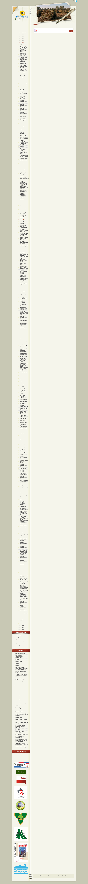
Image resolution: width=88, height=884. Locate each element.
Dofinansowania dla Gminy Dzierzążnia (23, 354)
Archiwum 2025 (21, 627)
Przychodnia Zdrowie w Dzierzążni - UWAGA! (24, 461)
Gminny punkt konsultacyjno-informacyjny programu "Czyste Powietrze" (21, 714)
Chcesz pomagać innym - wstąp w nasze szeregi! (23, 54)
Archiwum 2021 (21, 38)
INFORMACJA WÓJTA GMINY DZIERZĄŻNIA (22, 132)
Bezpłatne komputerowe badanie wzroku (23, 301)
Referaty (17, 637)
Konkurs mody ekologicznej (22, 444)
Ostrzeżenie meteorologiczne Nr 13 (23, 105)
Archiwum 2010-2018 (22, 32)
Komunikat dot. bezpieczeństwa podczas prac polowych (23, 392)
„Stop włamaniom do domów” (24, 381)
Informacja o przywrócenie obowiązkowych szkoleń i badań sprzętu (23, 195)
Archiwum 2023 (21, 42)
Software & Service (65, 875)
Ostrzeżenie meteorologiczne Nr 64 (23, 492)
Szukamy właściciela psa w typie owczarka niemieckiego (24, 481)
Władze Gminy (18, 635)
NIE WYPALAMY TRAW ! (23, 264)
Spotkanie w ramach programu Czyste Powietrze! (24, 238)
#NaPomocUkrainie (19, 693)
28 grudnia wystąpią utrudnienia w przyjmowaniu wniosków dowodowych (23, 615)
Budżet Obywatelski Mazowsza (23, 623)
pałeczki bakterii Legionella (23, 471)
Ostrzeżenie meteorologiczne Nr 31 (23, 317)
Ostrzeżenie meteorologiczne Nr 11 (23, 93)
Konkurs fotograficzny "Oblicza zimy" (22, 619)
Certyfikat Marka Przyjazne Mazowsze (24, 416)
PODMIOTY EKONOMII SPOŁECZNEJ (19, 732)
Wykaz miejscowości (19, 639)
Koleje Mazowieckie (23, 454)
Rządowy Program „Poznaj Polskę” (20, 672)
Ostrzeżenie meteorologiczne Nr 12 (23, 101)
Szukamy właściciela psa (24, 86)
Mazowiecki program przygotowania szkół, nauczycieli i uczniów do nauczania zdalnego (20, 680)
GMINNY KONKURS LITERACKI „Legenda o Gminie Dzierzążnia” (24, 575)
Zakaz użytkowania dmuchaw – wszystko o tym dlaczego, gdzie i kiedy (24, 527)
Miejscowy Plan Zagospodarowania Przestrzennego (19, 656)
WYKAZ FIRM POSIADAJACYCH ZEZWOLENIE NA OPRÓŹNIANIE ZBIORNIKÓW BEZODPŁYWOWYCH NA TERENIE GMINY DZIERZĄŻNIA (21, 745)
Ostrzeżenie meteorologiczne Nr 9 (24, 83)
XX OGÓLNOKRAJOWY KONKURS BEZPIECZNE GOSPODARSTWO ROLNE (23, 151)
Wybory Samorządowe (19, 643)
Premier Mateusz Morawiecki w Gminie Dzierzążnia (24, 569)
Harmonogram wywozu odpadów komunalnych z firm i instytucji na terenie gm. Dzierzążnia (24, 128)
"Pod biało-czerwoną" (24, 44)
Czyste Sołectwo (23, 418)
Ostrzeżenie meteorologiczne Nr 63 (23, 477)
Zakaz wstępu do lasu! (23, 305)
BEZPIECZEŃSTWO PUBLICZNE (21, 701)
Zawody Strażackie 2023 (23, 321)
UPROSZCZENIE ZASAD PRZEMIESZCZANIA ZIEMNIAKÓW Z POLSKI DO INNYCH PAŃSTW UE (24, 427)
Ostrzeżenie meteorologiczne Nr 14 (23, 109)
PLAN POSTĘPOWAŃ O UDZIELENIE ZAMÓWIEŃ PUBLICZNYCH (20, 726)
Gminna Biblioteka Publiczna (21, 759)
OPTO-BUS (22, 223)
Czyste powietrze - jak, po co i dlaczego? (24, 474)
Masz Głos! (22, 146)
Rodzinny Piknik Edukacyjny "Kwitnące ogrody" (23, 226)
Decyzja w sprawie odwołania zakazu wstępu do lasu (23, 324)
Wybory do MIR (23, 452)
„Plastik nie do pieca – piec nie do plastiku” (24, 156)
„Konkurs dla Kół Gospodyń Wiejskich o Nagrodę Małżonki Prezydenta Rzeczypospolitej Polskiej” (24, 49)
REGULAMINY (18, 729)
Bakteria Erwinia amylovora (23, 376)
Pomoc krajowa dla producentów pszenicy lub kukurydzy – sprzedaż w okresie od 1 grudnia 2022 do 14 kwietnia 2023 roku (24, 290)
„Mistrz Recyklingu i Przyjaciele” (23, 572)
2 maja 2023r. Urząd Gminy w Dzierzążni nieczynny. (23, 216)
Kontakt (17, 28)
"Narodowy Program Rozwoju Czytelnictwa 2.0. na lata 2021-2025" (21, 675)
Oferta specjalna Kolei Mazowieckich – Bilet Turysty (24, 66)
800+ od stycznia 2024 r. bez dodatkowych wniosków (23, 503)
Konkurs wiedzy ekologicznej (23, 447)
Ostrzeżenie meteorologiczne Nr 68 (23, 557)
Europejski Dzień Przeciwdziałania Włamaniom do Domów (23, 360)
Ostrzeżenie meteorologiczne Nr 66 (23, 543)
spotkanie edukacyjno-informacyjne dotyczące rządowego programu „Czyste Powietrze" (24, 486)
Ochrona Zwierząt (18, 697)
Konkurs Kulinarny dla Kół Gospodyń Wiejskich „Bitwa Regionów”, (23, 173)
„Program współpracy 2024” (24, 409)
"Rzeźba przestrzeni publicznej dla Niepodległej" (24, 582)
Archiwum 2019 (21, 34)
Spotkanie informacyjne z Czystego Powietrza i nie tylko (24, 260)
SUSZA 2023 (22, 420)
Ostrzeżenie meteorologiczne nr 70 (23, 565)
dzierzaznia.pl (44, 875)
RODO (16, 749)
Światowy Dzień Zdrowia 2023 (23, 213)
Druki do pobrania (18, 717)
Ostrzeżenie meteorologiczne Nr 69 (23, 561)
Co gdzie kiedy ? (18, 26)
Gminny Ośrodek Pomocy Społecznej (20, 757)
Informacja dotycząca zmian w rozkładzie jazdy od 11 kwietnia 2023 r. (24, 209)
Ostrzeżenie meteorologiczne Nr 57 (23, 457)
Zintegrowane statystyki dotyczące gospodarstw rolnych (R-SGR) (24, 313)
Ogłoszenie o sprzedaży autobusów (24, 205)
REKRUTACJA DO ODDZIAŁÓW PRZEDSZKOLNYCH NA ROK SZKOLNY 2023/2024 (24, 142)
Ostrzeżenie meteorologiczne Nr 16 (23, 113)
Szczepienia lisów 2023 (23, 450)
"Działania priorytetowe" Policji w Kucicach (24, 439)
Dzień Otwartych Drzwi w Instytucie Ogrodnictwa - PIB (23, 308)
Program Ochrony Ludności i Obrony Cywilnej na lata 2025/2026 (21, 704)
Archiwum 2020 (21, 36)
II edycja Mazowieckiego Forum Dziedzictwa (23, 297)
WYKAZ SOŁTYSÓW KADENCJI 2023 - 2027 (21, 723)
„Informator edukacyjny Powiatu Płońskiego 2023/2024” (23, 272)
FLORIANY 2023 (23, 294)
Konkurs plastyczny (23, 441)
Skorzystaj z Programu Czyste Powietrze (23, 200)
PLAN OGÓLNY (18, 659)
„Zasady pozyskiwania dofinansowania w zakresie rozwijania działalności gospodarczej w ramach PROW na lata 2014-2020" (24, 185)
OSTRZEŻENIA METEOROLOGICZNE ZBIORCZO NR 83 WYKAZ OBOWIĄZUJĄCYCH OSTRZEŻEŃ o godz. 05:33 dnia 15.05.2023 (24, 232)
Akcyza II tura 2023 (23, 401)
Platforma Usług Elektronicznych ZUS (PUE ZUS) (24, 412)
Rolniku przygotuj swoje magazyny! (23, 276)
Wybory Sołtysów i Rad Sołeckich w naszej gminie (23, 76)
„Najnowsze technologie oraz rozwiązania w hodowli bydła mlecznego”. (24, 587)
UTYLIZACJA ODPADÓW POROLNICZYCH (23, 396)
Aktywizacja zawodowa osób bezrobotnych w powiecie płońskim (23, 595)
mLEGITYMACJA (23, 63)
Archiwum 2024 (21, 625)
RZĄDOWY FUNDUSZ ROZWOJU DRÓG (24, 579)
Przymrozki (22, 219)
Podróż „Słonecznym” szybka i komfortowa (24, 378)
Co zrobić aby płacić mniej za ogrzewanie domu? (24, 284)
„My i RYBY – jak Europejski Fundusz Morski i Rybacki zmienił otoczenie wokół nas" (23, 71)
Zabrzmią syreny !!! (23, 399)
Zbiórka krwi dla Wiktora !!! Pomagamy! (23, 89)
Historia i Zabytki (18, 661)
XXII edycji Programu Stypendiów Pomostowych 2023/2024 (24, 385)
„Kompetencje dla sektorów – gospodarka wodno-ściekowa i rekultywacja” (23, 59)
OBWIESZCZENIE (23, 468)
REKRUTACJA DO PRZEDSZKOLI (19, 685)
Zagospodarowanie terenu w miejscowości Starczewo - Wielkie (23, 350)
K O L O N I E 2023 (23, 356)
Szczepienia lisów (23, 203)
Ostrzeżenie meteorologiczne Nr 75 (23, 610)
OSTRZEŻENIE (22, 403)
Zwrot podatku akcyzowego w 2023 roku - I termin (23, 97)
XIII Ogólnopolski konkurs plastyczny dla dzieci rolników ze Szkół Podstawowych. (24, 137)
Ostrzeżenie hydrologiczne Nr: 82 (24, 406)
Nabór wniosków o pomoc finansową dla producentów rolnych (24, 267)
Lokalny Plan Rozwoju (19, 641)
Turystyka (17, 663)
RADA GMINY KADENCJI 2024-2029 (21, 648)
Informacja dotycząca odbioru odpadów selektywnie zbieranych (24, 280)
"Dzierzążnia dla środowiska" (21, 683)
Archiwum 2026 (21, 629)
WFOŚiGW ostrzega (23, 422)
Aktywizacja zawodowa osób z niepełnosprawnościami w (24, 178)
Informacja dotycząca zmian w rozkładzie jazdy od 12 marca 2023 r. (24, 160)
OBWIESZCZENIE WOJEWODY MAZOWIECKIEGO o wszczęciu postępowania (23, 168)
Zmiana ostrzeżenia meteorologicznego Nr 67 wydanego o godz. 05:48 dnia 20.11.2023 (23, 552)
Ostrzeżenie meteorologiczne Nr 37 (23, 338)
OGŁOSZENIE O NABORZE (23, 124)
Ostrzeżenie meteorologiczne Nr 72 (23, 602)
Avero (54, 875)
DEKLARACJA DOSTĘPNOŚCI (21, 734)
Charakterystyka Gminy (20, 653)
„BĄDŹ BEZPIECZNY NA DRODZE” (24, 591)
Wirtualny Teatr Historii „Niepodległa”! (23, 432)
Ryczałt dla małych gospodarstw (23, 435)
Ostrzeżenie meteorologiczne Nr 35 (23, 328)
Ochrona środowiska (19, 695)
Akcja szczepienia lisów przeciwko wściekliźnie (23, 539)
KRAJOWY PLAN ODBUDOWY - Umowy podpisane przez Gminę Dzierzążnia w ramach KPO (21, 668)
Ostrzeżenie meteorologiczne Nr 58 (23, 465)
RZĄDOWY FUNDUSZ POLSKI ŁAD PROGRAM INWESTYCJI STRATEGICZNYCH (21, 740)
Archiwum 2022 (21, 40)
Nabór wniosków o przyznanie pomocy (23, 191)
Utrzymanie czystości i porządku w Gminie (19, 708)
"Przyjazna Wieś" (23, 388)
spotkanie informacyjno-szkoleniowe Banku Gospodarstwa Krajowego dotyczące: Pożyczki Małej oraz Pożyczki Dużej (24, 533)
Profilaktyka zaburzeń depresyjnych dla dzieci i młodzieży (24, 80)
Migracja (17, 665)
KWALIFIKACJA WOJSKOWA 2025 (21, 720)
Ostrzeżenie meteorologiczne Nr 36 (23, 332)
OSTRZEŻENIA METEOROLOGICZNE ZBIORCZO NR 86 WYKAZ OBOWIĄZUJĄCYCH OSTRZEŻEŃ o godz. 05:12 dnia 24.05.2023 (24, 244)
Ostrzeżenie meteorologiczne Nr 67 (23, 547)
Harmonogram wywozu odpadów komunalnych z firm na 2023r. (23, 120)
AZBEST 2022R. (23, 116)
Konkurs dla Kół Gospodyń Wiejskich (24, 164)
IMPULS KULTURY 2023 (23, 373)
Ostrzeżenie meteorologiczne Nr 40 (23, 345)
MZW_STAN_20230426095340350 (44, 28)
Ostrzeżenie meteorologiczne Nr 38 (23, 341)
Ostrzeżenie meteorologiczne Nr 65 (23, 495)
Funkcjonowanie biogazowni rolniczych (24, 509)
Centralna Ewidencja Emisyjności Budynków (20, 711)
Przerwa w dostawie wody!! (23, 499)
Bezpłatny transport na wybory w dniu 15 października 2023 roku (24, 513)
